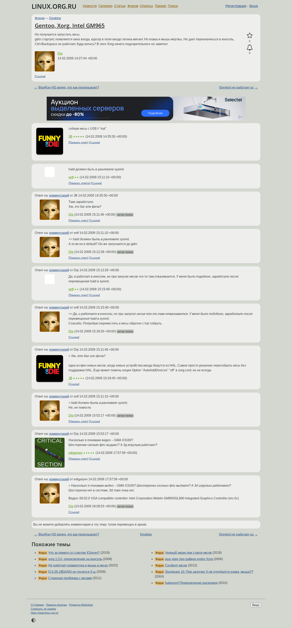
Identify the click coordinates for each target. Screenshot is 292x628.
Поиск (173, 6)
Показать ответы (79, 183)
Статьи (120, 6)
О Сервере (37, 604)
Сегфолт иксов (176, 565)
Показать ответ (78, 142)
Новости (90, 6)
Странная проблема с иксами (70, 578)
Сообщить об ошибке (43, 608)
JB (70, 136)
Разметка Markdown (81, 604)
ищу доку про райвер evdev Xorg (189, 559)
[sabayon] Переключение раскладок (191, 583)
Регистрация (235, 6)
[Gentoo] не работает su (236, 87)
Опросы (146, 6)
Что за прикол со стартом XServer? (74, 552)
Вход (253, 6)
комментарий (59, 195)
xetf (71, 177)
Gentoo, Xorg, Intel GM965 (70, 25)
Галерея (105, 6)
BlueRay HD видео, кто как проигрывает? (68, 87)
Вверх (256, 605)
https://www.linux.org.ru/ (44, 612)
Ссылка (40, 76)
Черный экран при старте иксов (188, 552)
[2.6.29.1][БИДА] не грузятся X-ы (72, 571)
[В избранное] (249, 35)
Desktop (55, 18)
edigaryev (75, 452)
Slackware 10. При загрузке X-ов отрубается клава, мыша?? (209, 571)
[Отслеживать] (249, 47)
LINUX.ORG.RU (54, 6)
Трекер (160, 6)
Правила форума (56, 604)
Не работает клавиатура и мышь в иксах (78, 565)
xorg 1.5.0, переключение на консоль (75, 559)
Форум (132, 6)
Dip (60, 53)
